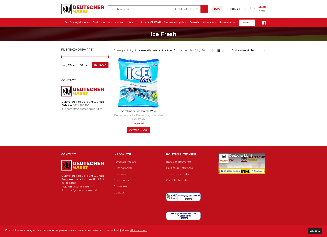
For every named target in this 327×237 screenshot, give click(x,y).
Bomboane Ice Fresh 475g (138, 111)
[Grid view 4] (224, 50)
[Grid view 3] (218, 50)
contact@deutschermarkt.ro (83, 109)
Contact (119, 192)
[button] (138, 130)
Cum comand (123, 167)
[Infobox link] (262, 23)
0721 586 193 (81, 105)
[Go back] (146, 34)
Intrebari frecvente (178, 161)
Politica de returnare (179, 167)
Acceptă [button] (315, 230)
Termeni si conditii (177, 174)
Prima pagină (122, 50)
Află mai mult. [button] (138, 230)
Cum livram (121, 174)
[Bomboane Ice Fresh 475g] (138, 83)
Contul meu (121, 186)
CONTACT (247, 22)
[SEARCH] (204, 9)
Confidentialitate (177, 180)
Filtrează (100, 65)
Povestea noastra (125, 161)
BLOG (217, 9)
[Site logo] (82, 8)
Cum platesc (122, 180)
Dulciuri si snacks (124, 115)
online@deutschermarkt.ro (82, 190)
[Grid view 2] (212, 50)
